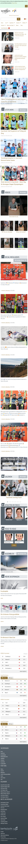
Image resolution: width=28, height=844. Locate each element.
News (2, 751)
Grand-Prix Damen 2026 (5, 786)
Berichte (20, 463)
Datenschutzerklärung (5, 835)
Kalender (8, 463)
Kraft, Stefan (3, 811)
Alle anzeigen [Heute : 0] (20, 260)
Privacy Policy (14, 3)
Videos (2, 769)
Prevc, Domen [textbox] (17, 542)
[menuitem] (25, 19)
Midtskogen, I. (8, 711)
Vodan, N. (7, 738)
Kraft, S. (6, 662)
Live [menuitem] (6, 22)
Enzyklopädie (4, 591)
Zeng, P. (7, 708)
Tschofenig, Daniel (4, 821)
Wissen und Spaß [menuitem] (10, 25)
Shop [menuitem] (21, 25)
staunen (2, 621)
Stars (1, 779)
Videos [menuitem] (17, 25)
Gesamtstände (3, 755)
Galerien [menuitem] (2, 25)
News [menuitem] (2, 22)
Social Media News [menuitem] (5, 28)
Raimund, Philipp (4, 818)
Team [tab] (11, 678)
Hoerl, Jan (2, 807)
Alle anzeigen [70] (22, 553)
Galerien (2, 770)
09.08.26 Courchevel (14, 653)
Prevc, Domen (3, 816)
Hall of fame (3, 777)
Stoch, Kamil (3, 820)
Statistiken (2, 758)
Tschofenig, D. (7, 656)
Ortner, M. (7, 665)
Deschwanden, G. (8, 668)
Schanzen (2, 760)
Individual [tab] (5, 678)
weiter (2, 598)
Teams (2, 776)
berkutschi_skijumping (6, 290)
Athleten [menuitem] (24, 22)
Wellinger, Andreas (4, 823)
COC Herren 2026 (4, 788)
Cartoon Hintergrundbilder (5, 774)
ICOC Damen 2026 (4, 790)
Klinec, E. (7, 714)
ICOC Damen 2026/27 (5, 797)
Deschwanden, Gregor (5, 802)
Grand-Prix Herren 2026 (5, 785)
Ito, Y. (7, 702)
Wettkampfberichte (4, 756)
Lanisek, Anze (3, 813)
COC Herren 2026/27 (4, 795)
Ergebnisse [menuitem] (12, 22)
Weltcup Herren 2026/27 (5, 792)
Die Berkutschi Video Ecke (8, 637)
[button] (7, 502)
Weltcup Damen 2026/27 (5, 793)
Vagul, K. (6, 692)
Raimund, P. (7, 659)
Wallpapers (3, 772)
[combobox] (8, 542)
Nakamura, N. (7, 680)
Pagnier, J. (7, 733)
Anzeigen (14, 545)
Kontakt (2, 831)
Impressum (3, 833)
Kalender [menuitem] (18, 22)
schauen (2, 646)
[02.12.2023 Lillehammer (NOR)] (14, 564)
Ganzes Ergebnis (23, 671)
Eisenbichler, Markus (4, 804)
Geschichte (3, 762)
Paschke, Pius (3, 814)
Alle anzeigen (23, 110)
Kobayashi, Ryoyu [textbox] (7, 542)
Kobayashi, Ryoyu (4, 809)
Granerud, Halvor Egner (5, 806)
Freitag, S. (7, 705)
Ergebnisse (14, 468)
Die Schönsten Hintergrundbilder (10, 614)
